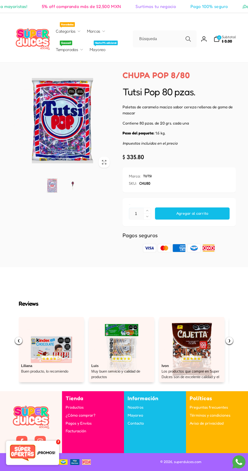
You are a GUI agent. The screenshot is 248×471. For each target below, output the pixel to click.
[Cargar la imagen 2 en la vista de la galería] (72, 185)
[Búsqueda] (188, 39)
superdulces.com (187, 461)
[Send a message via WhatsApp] (239, 462)
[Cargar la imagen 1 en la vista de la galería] (52, 185)
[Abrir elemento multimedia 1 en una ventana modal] (62, 120)
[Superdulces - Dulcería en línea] (31, 427)
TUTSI (147, 176)
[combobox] (165, 38)
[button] (225, 39)
